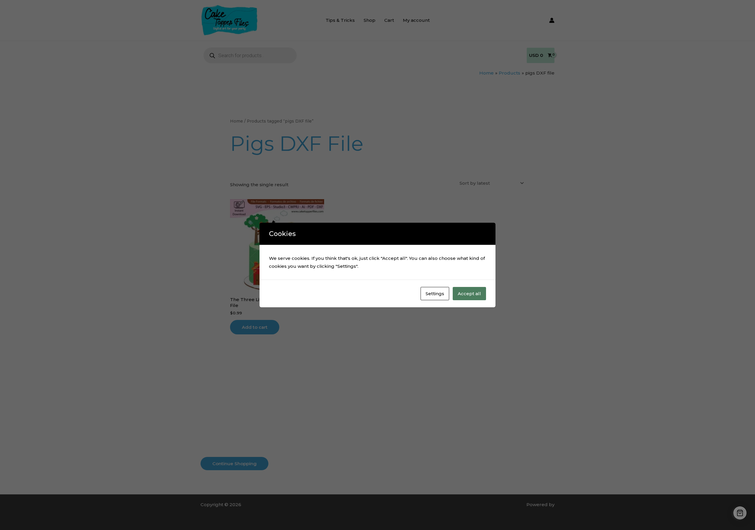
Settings (435, 293)
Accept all (469, 293)
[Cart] (739, 512)
